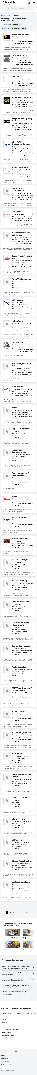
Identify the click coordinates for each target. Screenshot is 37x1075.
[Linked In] (2, 1052)
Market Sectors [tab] (19, 1013)
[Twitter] (8, 1052)
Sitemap (3, 1067)
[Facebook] (5, 1052)
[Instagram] (12, 1052)
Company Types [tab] (7, 1013)
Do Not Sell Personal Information (9, 1064)
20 (26, 912)
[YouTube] (16, 1052)
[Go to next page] (30, 912)
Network (6, 4)
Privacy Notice (4, 1058)
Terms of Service (5, 1061)
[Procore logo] (8, 2)
